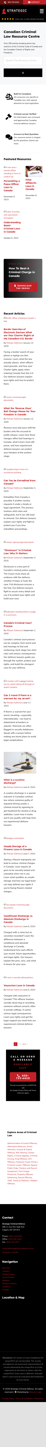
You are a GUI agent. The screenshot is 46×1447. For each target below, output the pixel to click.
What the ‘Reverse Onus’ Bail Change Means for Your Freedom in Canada (20, 411)
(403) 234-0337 (13, 1242)
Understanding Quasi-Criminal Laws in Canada (12, 227)
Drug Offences (21, 1159)
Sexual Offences (25, 1177)
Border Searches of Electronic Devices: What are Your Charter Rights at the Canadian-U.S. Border (19, 334)
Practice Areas (8, 1274)
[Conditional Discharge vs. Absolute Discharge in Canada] (20, 904)
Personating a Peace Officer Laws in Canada (12, 185)
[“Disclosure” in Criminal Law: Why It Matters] (19, 542)
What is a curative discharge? (14, 781)
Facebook (6, 1252)
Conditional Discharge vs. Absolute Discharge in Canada (18, 919)
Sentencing (12, 1177)
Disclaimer (39, 1398)
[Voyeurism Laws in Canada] (18, 977)
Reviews (6, 1280)
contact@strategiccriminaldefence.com (18, 1248)
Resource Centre (9, 1283)
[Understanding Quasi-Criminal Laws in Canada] (12, 211)
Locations (6, 1286)
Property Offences (25, 1174)
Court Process (8, 1277)
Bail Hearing (21, 1152)
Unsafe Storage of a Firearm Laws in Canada (18, 848)
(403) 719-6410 (15, 1236)
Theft (9, 1180)
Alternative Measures (16, 1146)
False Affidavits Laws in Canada (31, 184)
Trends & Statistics (21, 1180)
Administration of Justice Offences (22, 1143)
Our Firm (6, 1268)
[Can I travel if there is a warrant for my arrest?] (20, 681)
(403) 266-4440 (14, 1239)
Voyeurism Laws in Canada (19, 985)
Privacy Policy (8, 1398)
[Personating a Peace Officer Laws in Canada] (12, 167)
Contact (5, 1289)
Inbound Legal (35, 1392)
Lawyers (6, 1271)
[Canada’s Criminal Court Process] (20, 611)
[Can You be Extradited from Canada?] (20, 469)
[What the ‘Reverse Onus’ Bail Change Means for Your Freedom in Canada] (20, 397)
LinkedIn (15, 1252)
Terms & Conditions (24, 1398)
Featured (20, 1162)
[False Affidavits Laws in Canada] (34, 167)
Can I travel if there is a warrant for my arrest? (17, 697)
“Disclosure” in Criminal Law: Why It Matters (17, 552)
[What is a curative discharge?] (20, 753)
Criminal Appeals (21, 1155)
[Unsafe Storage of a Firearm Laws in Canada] (14, 838)
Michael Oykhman (14, 343)
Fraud (27, 1162)
